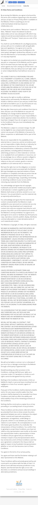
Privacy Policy (21, 489)
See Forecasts (21, 2)
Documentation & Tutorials (14, 6)
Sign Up (14, 2)
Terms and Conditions (11, 489)
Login (10, 2)
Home (3, 6)
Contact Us (29, 489)
